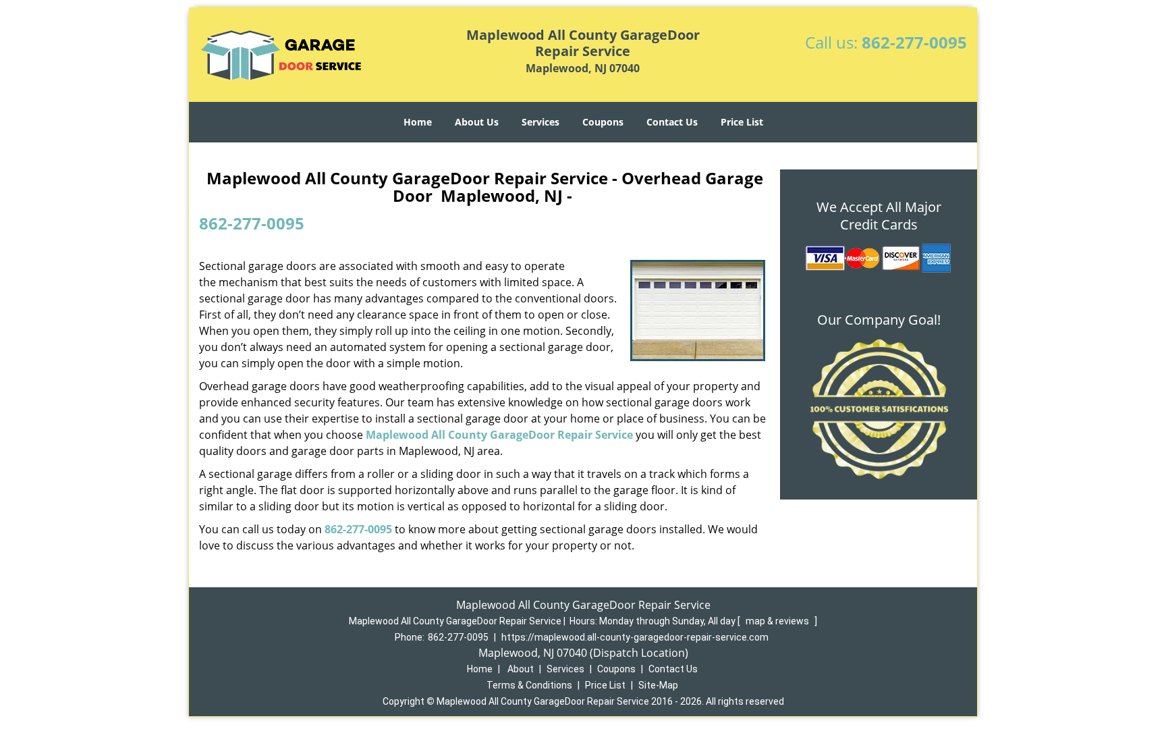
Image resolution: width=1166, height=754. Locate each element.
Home (418, 121)
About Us (477, 121)
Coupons (602, 121)
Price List (742, 121)
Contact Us (672, 121)
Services (540, 121)
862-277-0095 (914, 42)
